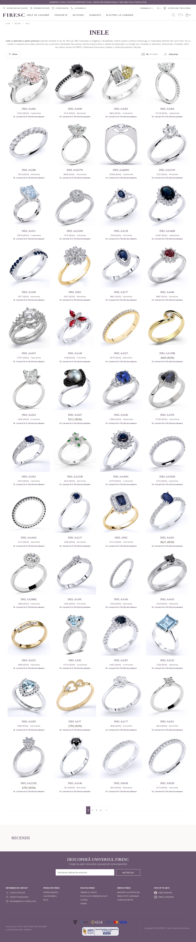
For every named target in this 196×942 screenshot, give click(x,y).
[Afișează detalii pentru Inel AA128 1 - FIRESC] (121, 205)
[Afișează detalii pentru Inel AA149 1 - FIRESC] (75, 327)
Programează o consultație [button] (23, 901)
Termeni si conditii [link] (88, 892)
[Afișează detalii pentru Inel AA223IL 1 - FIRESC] (29, 757)
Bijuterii (78, 15)
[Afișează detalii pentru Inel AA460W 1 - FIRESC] (121, 144)
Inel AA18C (75, 599)
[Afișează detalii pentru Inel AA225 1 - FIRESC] (29, 634)
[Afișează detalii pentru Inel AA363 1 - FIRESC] (29, 450)
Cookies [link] (84, 900)
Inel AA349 (29, 292)
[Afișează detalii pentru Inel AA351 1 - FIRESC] (29, 205)
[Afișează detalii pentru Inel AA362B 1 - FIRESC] (167, 450)
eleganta (96, 40)
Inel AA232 (167, 660)
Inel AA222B (75, 476)
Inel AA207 (75, 415)
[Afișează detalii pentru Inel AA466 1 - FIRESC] (29, 83)
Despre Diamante (50, 892)
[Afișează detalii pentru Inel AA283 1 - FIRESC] (29, 695)
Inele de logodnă (38, 15)
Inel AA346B (167, 231)
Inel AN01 (75, 292)
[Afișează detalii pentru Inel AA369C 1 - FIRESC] (121, 450)
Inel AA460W (121, 170)
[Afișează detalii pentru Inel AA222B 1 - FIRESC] (75, 450)
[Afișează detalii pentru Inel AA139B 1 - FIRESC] (167, 327)
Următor (106, 810)
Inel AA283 (29, 721)
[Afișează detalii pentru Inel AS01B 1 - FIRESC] (121, 757)
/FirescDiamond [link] (165, 892)
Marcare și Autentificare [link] (128, 892)
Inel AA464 (167, 109)
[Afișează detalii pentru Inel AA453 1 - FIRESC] (29, 327)
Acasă (8, 24)
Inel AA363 (29, 476)
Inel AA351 (29, 231)
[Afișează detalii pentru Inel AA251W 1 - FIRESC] (167, 144)
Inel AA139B (167, 353)
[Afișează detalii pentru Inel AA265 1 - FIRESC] (167, 512)
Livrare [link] (83, 903)
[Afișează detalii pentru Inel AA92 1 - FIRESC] (75, 634)
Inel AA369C (121, 476)
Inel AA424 (29, 415)
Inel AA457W (75, 170)
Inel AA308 (29, 170)
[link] (78, 8)
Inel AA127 (75, 537)
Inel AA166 (121, 599)
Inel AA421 (167, 721)
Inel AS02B (167, 783)
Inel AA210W (75, 231)
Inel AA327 (121, 353)
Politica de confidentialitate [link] (93, 896)
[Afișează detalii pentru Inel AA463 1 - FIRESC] (121, 83)
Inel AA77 (75, 721)
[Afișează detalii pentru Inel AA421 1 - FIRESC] (167, 695)
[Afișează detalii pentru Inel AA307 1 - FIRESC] (121, 634)
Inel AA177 (121, 721)
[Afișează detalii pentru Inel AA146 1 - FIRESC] (75, 757)
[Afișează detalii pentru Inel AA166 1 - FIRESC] (121, 573)
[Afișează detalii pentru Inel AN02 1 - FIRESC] (121, 512)
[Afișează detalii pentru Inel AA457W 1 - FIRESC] (75, 144)
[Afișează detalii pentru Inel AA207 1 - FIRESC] (75, 389)
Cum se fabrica (50, 896)
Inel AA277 (121, 292)
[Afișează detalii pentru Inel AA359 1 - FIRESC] (167, 389)
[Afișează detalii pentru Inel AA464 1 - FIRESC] (167, 83)
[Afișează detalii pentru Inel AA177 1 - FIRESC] (121, 695)
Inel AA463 (121, 109)
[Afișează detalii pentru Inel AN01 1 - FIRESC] (75, 266)
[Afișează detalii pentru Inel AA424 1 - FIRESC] (29, 389)
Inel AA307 (121, 660)
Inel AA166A (29, 537)
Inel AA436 (121, 415)
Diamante (95, 15)
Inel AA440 (75, 109)
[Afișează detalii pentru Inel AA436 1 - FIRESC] (121, 389)
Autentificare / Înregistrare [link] (179, 8)
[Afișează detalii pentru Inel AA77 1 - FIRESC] (75, 695)
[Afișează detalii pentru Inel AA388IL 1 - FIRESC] (29, 573)
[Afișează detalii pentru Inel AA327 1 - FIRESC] (121, 327)
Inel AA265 (167, 537)
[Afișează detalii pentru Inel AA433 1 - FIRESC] (167, 573)
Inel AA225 (29, 660)
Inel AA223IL (29, 783)
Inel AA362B (167, 476)
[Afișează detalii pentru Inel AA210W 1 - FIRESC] (75, 205)
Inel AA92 (75, 660)
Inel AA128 (121, 231)
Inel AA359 (167, 415)
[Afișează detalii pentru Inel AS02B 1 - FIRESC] (167, 757)
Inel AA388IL (29, 599)
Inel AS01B (121, 783)
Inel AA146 (75, 783)
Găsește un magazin (19, 897)
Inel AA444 (167, 292)
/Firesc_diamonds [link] (166, 897)
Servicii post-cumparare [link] (128, 896)
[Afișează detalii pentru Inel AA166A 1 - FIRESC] (29, 512)
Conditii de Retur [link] (125, 900)
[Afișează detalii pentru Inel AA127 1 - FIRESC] (75, 512)
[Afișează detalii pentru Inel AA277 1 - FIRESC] (121, 266)
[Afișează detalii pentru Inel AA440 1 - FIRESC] (75, 83)
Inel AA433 (167, 599)
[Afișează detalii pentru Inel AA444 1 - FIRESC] (167, 266)
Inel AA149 (75, 353)
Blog (45, 900)
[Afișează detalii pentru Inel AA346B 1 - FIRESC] (167, 205)
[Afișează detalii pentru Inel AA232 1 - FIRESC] (167, 634)
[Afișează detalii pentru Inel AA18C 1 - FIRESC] (75, 573)
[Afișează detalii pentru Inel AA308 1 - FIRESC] (29, 144)
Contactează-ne (17, 892)
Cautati (173, 15)
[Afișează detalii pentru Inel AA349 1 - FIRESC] (29, 266)
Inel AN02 (121, 537)
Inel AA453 (29, 353)
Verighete (61, 15)
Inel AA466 (29, 109)
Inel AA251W (167, 170)
